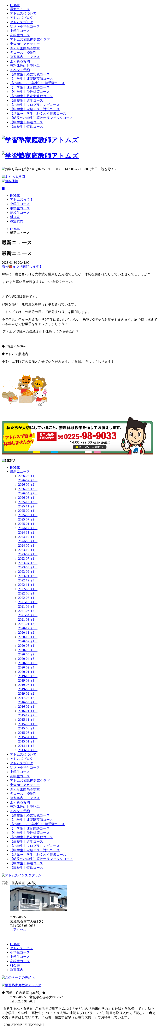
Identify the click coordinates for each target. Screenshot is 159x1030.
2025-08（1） (27, 515)
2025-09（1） (27, 510)
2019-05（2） (27, 689)
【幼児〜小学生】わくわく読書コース (38, 113)
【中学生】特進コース (26, 122)
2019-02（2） (27, 693)
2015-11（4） (27, 719)
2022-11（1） (27, 584)
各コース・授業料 (23, 52)
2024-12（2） (27, 528)
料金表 (15, 217)
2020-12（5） (27, 628)
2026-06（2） (27, 484)
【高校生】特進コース (26, 126)
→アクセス (18, 929)
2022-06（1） (27, 593)
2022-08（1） (27, 589)
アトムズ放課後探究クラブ (30, 39)
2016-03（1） (27, 702)
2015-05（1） (27, 732)
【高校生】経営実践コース (30, 74)
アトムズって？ (21, 199)
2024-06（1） (27, 541)
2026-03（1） (27, 497)
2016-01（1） (27, 711)
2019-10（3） (27, 676)
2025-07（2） (27, 519)
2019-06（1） (27, 685)
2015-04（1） (27, 737)
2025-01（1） (27, 523)
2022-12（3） (27, 580)
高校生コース (20, 35)
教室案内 (16, 221)
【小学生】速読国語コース (30, 87)
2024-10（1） (27, 537)
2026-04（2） (27, 493)
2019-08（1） (27, 680)
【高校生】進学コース (26, 100)
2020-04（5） (27, 658)
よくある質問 (20, 61)
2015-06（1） (27, 728)
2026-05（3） (27, 489)
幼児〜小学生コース (25, 26)
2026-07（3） (27, 480)
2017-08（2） (27, 698)
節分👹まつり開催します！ (22, 266)
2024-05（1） (27, 545)
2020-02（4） (27, 667)
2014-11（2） (27, 745)
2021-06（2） (27, 611)
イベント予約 (20, 70)
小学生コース (20, 204)
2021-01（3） (27, 624)
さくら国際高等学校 (25, 48)
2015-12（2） (27, 715)
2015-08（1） (27, 724)
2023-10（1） (27, 550)
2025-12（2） (27, 502)
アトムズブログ (21, 17)
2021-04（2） (27, 615)
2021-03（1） (27, 619)
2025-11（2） (27, 506)
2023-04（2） (27, 563)
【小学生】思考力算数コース (31, 96)
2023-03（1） (27, 567)
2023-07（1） (27, 558)
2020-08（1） (27, 645)
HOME (15, 5)
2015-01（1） (27, 741)
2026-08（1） (27, 476)
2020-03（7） (27, 663)
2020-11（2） (27, 632)
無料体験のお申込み (25, 65)
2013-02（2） (27, 750)
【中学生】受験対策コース (30, 91)
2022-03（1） (27, 597)
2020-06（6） (27, 650)
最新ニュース (20, 9)
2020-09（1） (27, 641)
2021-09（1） (27, 606)
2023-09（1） (27, 554)
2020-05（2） (27, 654)
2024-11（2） (27, 532)
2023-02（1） (27, 571)
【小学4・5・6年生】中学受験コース (37, 83)
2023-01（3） (27, 576)
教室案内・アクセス (25, 57)
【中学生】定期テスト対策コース (35, 109)
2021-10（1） (27, 602)
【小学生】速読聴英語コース (31, 78)
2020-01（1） (27, 671)
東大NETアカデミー (25, 44)
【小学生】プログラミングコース (35, 105)
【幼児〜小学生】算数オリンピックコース (41, 118)
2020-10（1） (27, 637)
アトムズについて (23, 13)
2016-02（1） (27, 706)
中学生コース (20, 31)
